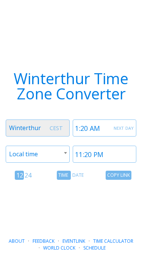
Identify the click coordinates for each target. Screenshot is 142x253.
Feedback (44, 241)
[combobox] (38, 128)
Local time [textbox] (23, 154)
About (17, 241)
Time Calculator (113, 241)
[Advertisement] (71, 206)
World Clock (59, 248)
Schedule (94, 248)
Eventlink (73, 241)
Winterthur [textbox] (25, 128)
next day (124, 127)
